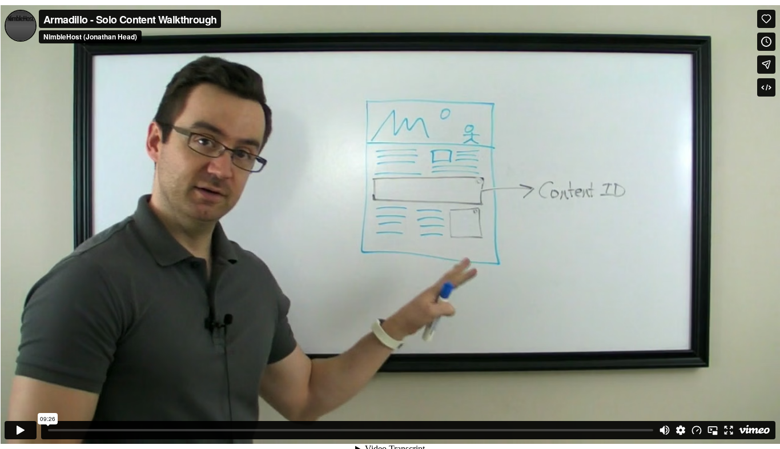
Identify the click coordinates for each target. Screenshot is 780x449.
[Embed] (766, 87)
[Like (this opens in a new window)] (766, 19)
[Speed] (696, 430)
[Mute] (665, 430)
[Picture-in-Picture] (712, 430)
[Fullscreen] (728, 430)
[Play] (21, 430)
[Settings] (680, 430)
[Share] (766, 64)
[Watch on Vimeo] (754, 430)
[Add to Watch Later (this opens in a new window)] (766, 42)
